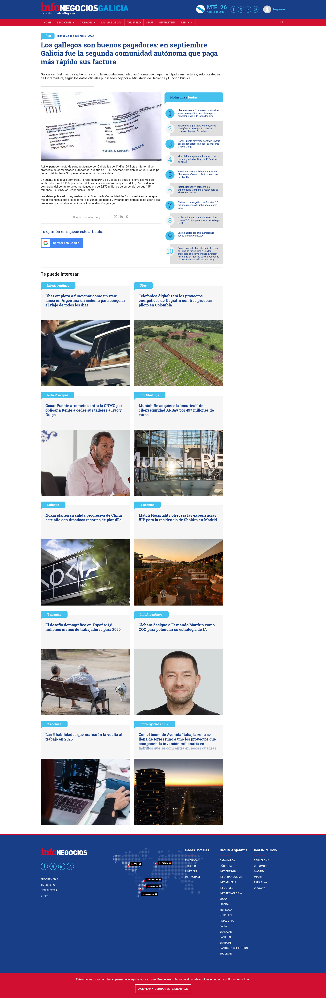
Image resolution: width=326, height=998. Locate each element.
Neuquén (226, 915)
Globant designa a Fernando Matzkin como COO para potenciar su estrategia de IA (199, 220)
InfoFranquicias (231, 876)
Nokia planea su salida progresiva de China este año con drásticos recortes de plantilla (198, 174)
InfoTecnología (231, 893)
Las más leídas (111, 22)
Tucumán (226, 953)
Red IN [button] (185, 22)
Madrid (259, 871)
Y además (147, 505)
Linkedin (191, 871)
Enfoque (53, 505)
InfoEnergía (228, 871)
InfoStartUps (149, 395)
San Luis (225, 937)
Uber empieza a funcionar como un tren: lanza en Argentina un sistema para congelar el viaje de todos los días (199, 113)
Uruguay (260, 887)
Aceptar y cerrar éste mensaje (163, 988)
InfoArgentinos (58, 285)
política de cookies (237, 979)
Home (47, 22)
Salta (223, 926)
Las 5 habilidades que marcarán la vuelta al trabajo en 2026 (196, 234)
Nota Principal (57, 395)
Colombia (260, 865)
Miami (258, 876)
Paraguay (260, 882)
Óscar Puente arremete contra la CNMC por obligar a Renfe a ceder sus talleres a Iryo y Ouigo (199, 144)
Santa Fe (225, 942)
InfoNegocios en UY (154, 724)
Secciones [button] (64, 22)
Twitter (190, 865)
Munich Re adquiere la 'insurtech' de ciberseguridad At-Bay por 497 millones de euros (198, 159)
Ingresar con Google (65, 243)
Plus (48, 36)
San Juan (226, 931)
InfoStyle (226, 887)
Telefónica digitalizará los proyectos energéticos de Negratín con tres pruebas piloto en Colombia (197, 128)
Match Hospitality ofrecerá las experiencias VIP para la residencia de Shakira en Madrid (198, 189)
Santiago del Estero (234, 948)
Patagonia (227, 920)
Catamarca (227, 860)
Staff (149, 22)
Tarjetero (134, 22)
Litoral (225, 904)
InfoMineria (228, 882)
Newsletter (167, 22)
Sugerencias (49, 879)
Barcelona (261, 860)
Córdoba (226, 865)
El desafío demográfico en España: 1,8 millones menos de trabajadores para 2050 (198, 205)
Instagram (192, 876)
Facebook (191, 860)
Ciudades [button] (86, 22)
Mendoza (226, 909)
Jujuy (224, 898)
